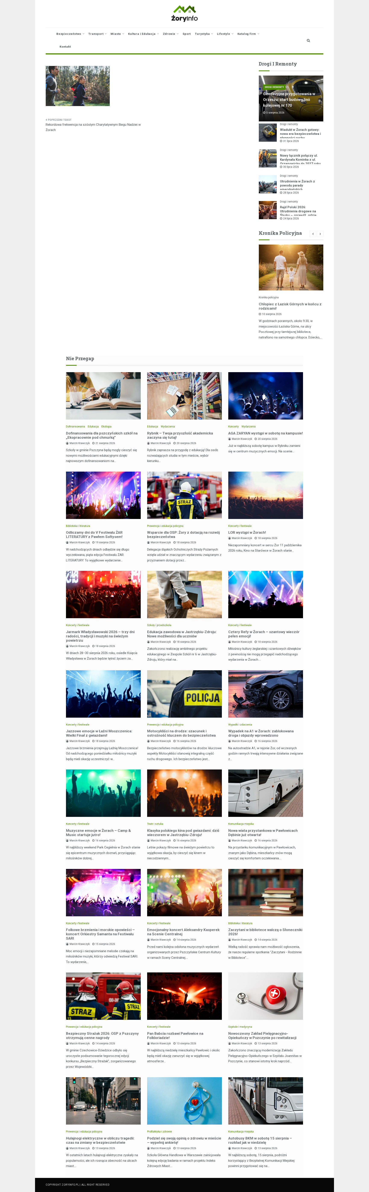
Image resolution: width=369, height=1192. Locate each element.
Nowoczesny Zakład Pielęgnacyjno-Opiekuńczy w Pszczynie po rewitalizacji (262, 1035)
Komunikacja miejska (241, 823)
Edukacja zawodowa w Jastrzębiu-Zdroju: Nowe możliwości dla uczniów (182, 634)
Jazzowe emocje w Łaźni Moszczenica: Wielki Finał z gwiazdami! (99, 733)
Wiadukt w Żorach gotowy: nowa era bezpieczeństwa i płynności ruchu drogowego (300, 136)
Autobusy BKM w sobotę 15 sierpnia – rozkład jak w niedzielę (260, 1140)
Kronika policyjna (269, 297)
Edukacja (93, 426)
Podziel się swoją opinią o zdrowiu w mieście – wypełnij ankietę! (184, 1140)
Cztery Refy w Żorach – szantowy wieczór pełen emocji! (264, 634)
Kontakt (65, 46)
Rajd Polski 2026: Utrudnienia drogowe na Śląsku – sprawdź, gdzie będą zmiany (298, 213)
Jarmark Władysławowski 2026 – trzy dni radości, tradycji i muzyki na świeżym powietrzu (100, 636)
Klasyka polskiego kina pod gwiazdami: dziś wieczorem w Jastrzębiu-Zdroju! (183, 832)
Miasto (116, 33)
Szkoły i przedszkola (159, 625)
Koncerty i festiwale (240, 526)
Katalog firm (246, 33)
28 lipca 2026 (291, 192)
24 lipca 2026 (291, 218)
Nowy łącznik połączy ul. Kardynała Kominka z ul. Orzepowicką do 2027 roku (300, 160)
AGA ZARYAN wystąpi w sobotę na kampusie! (265, 433)
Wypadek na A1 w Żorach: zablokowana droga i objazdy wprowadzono (261, 733)
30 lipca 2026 (291, 166)
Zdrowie (169, 33)
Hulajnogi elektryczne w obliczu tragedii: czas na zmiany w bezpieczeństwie (100, 1140)
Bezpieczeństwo (68, 33)
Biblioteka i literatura (78, 526)
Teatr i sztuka (155, 823)
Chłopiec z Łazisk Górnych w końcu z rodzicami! (290, 306)
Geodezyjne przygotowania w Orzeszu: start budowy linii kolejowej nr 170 (289, 100)
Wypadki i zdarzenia (240, 724)
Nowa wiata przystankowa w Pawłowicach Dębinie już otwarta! (263, 832)
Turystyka (202, 33)
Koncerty (233, 426)
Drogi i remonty (274, 87)
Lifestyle (223, 33)
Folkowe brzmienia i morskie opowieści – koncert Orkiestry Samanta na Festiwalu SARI (100, 934)
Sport (187, 33)
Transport (95, 33)
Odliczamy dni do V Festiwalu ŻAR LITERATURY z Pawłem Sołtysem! (94, 534)
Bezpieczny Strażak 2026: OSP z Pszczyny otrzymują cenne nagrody (102, 1035)
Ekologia (106, 426)
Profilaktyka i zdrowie (159, 1131)
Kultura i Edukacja (141, 33)
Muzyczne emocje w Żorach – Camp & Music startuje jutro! (98, 832)
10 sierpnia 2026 (272, 314)
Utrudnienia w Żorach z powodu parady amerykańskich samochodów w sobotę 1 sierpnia (298, 189)
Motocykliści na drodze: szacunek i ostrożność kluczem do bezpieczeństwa (181, 733)
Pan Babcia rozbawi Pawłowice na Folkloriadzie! (175, 1035)
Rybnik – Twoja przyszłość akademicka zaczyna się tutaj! (180, 435)
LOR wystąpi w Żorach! (247, 532)
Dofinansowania (75, 426)
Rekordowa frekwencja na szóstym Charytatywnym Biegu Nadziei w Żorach (93, 127)
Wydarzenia (168, 426)
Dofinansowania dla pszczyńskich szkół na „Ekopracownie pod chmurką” (102, 435)
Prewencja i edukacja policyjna (165, 526)
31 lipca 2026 (291, 141)
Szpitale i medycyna (240, 1026)
